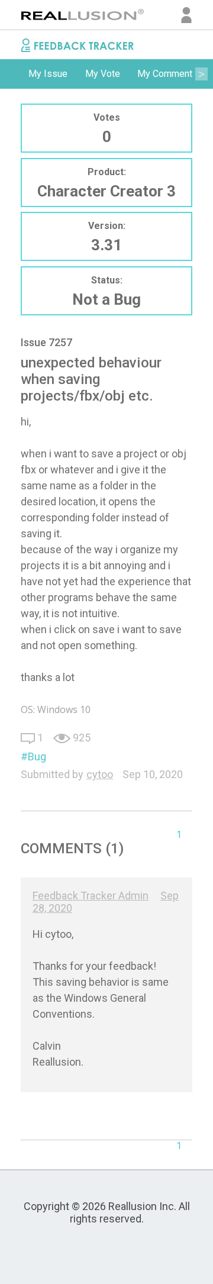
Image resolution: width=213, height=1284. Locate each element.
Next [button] (201, 74)
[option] (48, 74)
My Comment (164, 73)
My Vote (102, 73)
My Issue (47, 73)
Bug (37, 756)
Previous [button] (12, 74)
